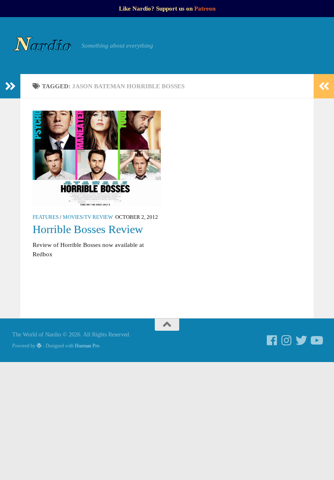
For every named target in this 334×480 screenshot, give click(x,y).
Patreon (204, 8)
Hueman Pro (87, 346)
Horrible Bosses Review (88, 229)
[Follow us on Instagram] (286, 340)
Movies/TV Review (88, 217)
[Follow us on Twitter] (301, 340)
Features (46, 217)
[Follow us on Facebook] (272, 340)
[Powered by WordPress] (39, 345)
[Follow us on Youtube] (316, 340)
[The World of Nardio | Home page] (42, 45)
